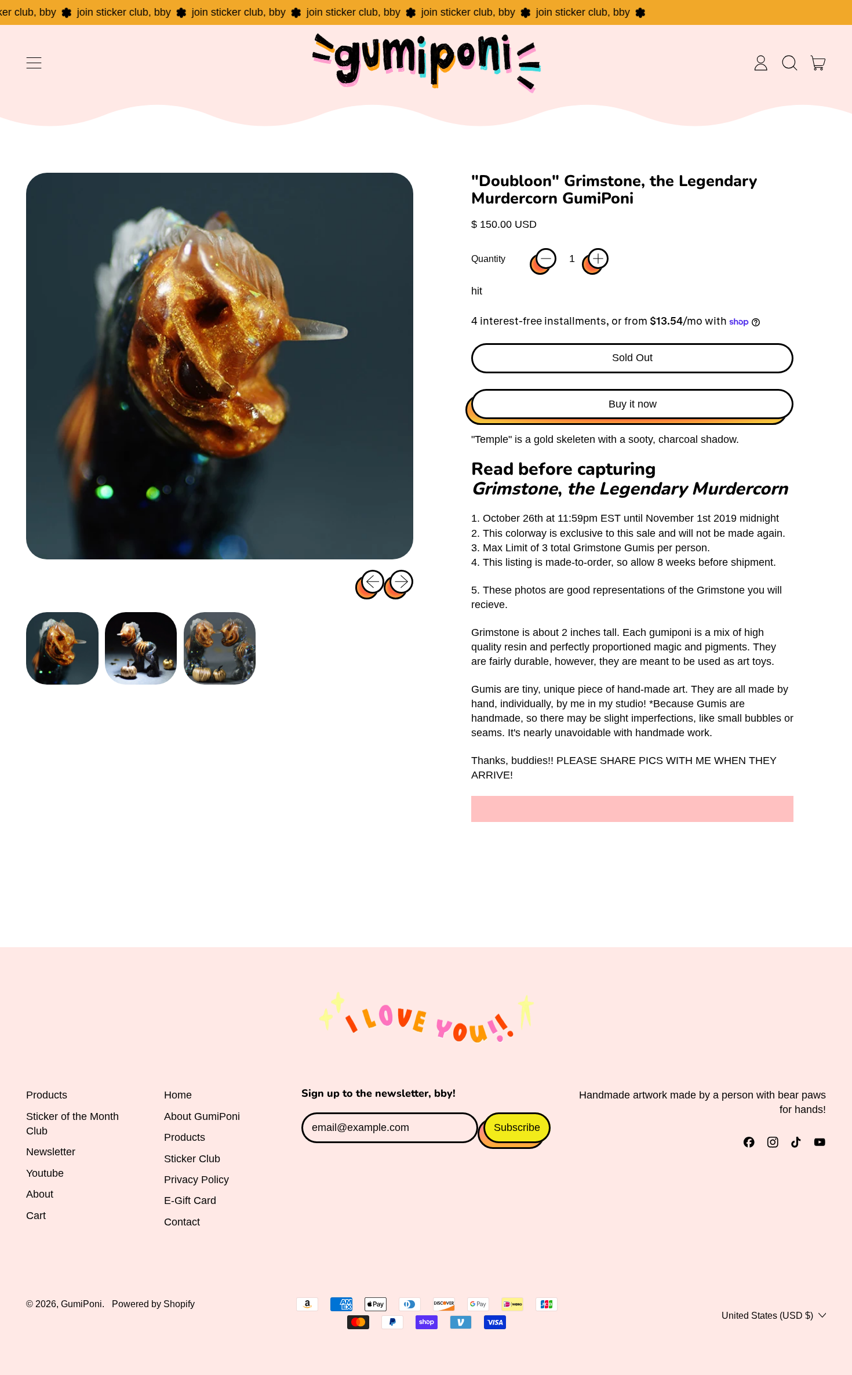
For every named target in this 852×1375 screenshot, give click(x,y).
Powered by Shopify (153, 1303)
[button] (789, 62)
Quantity (488, 258)
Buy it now (633, 404)
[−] (546, 258)
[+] (598, 258)
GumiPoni (81, 1303)
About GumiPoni (202, 1116)
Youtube (45, 1173)
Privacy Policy (196, 1179)
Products (46, 1095)
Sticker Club (192, 1159)
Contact (182, 1222)
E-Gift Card (190, 1200)
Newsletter (50, 1152)
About (39, 1194)
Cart (36, 1215)
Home (178, 1095)
